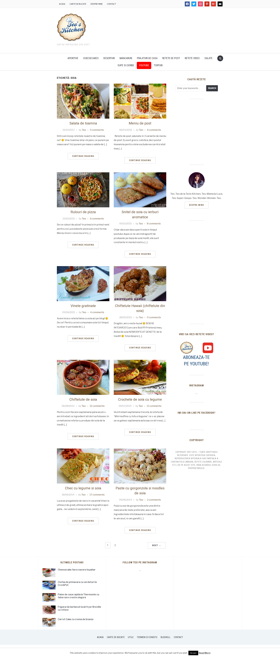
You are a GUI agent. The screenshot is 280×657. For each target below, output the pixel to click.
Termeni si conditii (147, 637)
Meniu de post (140, 123)
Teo (84, 130)
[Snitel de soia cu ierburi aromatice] (140, 189)
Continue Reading (83, 156)
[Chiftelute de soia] (83, 377)
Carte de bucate (78, 4)
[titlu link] (196, 353)
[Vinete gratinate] (83, 283)
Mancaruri (126, 58)
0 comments (97, 130)
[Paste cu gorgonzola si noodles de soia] (140, 465)
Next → (156, 545)
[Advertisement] (164, 30)
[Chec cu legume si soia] (83, 465)
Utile (130, 637)
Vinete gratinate (83, 306)
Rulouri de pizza (83, 212)
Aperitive (73, 58)
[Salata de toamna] (83, 101)
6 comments (154, 130)
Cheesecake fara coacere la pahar (77, 569)
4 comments (97, 312)
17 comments (97, 494)
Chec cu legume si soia (83, 488)
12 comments (97, 406)
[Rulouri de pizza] (83, 189)
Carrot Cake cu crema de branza (75, 619)
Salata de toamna (83, 123)
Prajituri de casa (147, 58)
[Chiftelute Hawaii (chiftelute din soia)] (140, 283)
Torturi (158, 65)
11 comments (154, 406)
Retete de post (171, 58)
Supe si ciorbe (126, 65)
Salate (208, 58)
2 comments (154, 499)
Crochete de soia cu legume (140, 399)
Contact (111, 4)
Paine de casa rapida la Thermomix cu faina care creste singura (78, 596)
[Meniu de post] (140, 101)
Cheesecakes (91, 58)
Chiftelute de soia (83, 399)
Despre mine (97, 4)
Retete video (192, 58)
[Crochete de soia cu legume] (140, 377)
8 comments (154, 223)
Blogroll (165, 637)
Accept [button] (193, 653)
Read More (204, 653)
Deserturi (109, 58)
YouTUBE (144, 65)
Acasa (62, 4)
